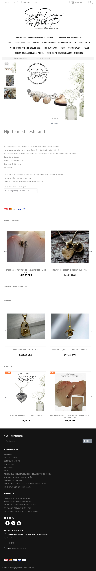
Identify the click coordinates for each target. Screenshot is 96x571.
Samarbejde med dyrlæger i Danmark (17, 508)
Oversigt (7, 471)
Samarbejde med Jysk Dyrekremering (17, 498)
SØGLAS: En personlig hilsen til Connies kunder (21, 511)
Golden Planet (29, 568)
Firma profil (8, 454)
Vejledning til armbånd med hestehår (18, 477)
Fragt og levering (10, 458)
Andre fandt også (11, 221)
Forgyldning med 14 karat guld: (15, 187)
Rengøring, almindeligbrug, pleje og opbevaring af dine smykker (27, 474)
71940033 (9, 543)
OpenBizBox (19, 568)
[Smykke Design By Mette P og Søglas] (48, 19)
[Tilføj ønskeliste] (72, 418)
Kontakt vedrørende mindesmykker (17, 487)
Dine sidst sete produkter (15, 287)
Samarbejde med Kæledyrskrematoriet (18, 501)
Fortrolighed (9, 464)
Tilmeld (87, 441)
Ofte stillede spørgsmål (13, 480)
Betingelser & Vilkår (12, 461)
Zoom (56, 123)
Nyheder (7, 301)
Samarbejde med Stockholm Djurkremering (20, 505)
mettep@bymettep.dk (19, 548)
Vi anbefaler (9, 366)
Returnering (8, 467)
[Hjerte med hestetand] (55, 91)
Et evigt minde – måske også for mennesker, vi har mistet (25, 484)
